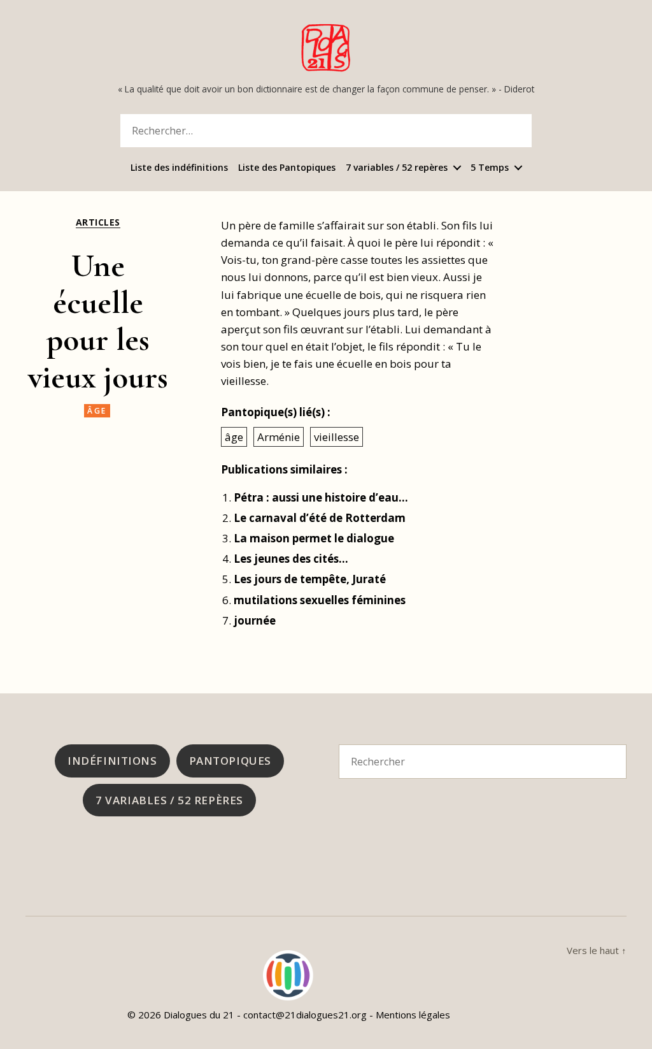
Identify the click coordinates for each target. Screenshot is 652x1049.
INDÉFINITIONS (112, 760)
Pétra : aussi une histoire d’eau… (321, 497)
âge (96, 410)
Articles (98, 222)
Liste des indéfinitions (179, 168)
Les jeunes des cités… (291, 558)
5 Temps (490, 168)
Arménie (278, 437)
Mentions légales (413, 1014)
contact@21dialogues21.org (305, 1014)
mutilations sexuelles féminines (320, 600)
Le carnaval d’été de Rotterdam (320, 517)
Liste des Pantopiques (287, 168)
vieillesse (336, 437)
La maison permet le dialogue (314, 538)
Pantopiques (230, 760)
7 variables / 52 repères (397, 168)
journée (255, 620)
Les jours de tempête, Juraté (310, 579)
